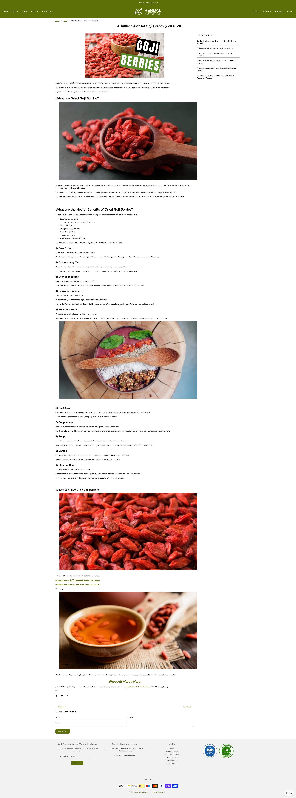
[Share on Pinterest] (67, 695)
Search (171, 748)
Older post (61, 707)
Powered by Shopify (158, 792)
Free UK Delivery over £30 (148, 2)
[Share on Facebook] (56, 695)
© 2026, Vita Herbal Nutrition (139, 792)
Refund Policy (172, 763)
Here (124, 681)
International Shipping (171, 754)
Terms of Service (171, 760)
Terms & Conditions (171, 757)
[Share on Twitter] (62, 695)
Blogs (25, 11)
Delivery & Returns (171, 751)
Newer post (187, 707)
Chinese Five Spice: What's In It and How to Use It (215, 48)
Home (5, 11)
